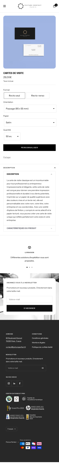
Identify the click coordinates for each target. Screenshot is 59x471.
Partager (7, 157)
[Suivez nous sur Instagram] (9, 383)
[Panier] (54, 6)
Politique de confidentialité (42, 347)
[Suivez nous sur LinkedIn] (14, 383)
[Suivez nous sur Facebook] (20, 383)
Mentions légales (38, 342)
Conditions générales (40, 338)
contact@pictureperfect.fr (16, 347)
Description (9, 168)
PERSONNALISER (29, 148)
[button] (14, 95)
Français (10, 429)
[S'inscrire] (42, 368)
